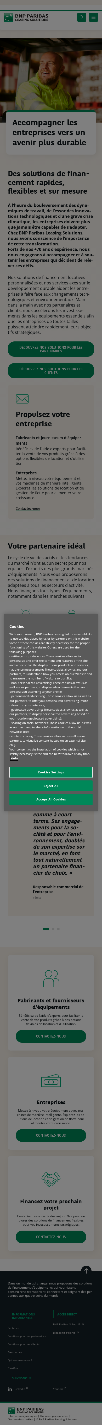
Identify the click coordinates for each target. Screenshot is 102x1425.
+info (14, 758)
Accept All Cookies (51, 799)
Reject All (51, 786)
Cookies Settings (51, 772)
